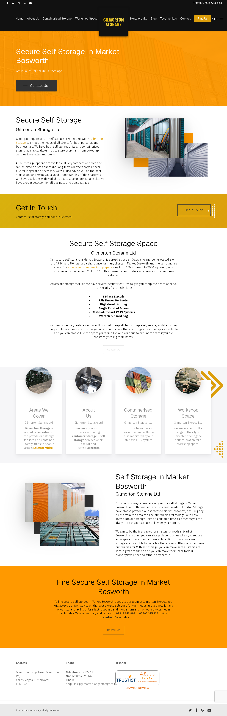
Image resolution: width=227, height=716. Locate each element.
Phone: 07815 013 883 (207, 3)
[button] (36, 86)
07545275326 (84, 676)
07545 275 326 (148, 613)
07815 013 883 (125, 613)
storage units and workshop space (90, 267)
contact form (112, 617)
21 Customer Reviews (147, 681)
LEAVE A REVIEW (137, 687)
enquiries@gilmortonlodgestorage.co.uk (91, 684)
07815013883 (90, 672)
